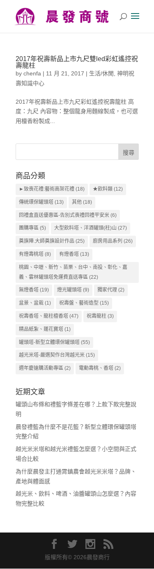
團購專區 (32, 228)
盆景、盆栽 (35, 303)
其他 (82, 202)
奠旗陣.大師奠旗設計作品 (52, 241)
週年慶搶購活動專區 (45, 368)
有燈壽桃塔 (35, 254)
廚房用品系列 (113, 241)
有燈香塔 (74, 254)
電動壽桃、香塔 (100, 368)
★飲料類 (108, 189)
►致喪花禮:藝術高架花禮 (52, 189)
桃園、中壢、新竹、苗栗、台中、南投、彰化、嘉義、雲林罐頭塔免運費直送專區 (73, 272)
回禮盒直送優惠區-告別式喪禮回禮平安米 (68, 215)
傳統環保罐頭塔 (41, 202)
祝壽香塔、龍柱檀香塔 (48, 316)
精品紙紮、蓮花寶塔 (45, 329)
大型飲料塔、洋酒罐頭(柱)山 (90, 228)
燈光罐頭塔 (73, 290)
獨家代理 (110, 290)
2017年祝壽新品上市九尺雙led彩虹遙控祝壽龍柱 (77, 62)
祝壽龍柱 (100, 316)
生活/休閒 (101, 73)
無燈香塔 (34, 290)
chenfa (32, 73)
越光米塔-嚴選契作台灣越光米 (57, 355)
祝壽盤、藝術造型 (84, 303)
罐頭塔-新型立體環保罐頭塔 (54, 342)
